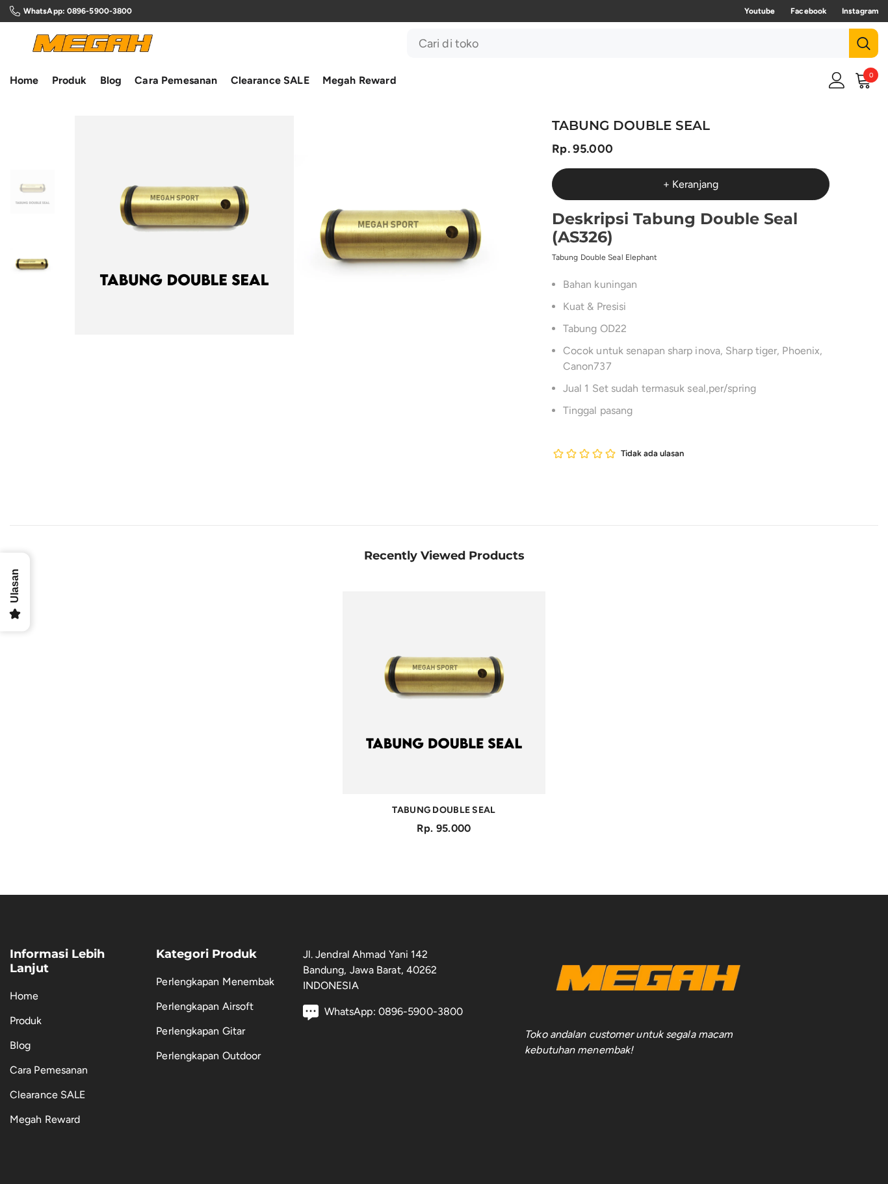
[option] (184, 225)
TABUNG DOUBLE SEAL (443, 810)
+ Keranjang (690, 184)
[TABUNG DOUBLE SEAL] (444, 692)
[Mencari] (642, 43)
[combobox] (628, 43)
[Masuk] (837, 80)
